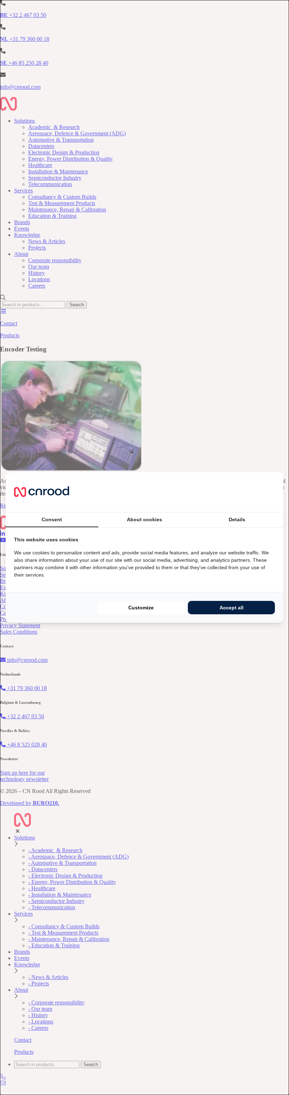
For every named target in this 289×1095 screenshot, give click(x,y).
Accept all (232, 607)
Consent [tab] (52, 519)
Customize (141, 607)
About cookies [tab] (144, 519)
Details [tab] (237, 519)
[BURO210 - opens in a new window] (248, 492)
